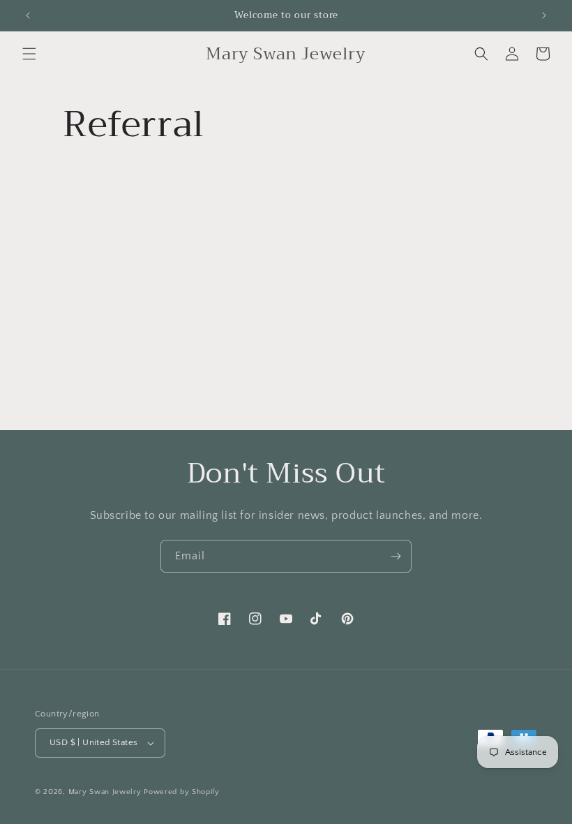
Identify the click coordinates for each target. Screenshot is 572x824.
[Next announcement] (544, 15)
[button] (29, 53)
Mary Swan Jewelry (105, 792)
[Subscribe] (395, 556)
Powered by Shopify (182, 792)
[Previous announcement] (28, 15)
